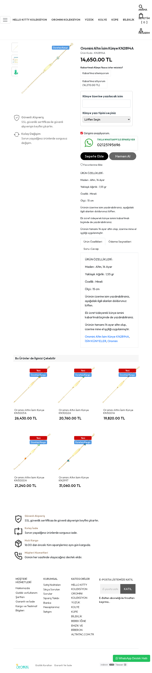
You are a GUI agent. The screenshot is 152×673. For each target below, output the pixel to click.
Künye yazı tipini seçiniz (99, 113)
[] (144, 18)
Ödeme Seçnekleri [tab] (119, 241)
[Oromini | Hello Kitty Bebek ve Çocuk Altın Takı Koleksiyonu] (22, 666)
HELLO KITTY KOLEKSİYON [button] (30, 19)
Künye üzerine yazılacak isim (102, 96)
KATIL (128, 589)
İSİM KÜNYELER (95, 341)
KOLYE (75, 607)
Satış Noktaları (52, 584)
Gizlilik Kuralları (43, 665)
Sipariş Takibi (51, 598)
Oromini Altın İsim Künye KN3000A (29, 479)
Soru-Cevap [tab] (91, 249)
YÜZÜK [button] (89, 19)
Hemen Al (122, 156)
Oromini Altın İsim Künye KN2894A (107, 336)
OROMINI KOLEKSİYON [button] (65, 19)
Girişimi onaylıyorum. (97, 133)
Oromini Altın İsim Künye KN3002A (74, 411)
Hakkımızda (23, 588)
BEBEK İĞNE (78, 621)
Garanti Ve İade (63, 665)
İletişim (47, 611)
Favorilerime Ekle (93, 164)
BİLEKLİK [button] (128, 19)
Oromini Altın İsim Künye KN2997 (74, 479)
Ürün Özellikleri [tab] (93, 241)
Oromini (113, 341)
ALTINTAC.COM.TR (82, 634)
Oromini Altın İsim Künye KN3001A (118, 411)
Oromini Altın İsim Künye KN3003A (29, 411)
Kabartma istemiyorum (95, 73)
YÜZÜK (75, 602)
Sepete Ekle (94, 156)
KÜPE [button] (114, 19)
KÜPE (74, 611)
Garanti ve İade (25, 601)
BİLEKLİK (76, 616)
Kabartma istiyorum (93, 83)
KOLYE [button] (102, 19)
